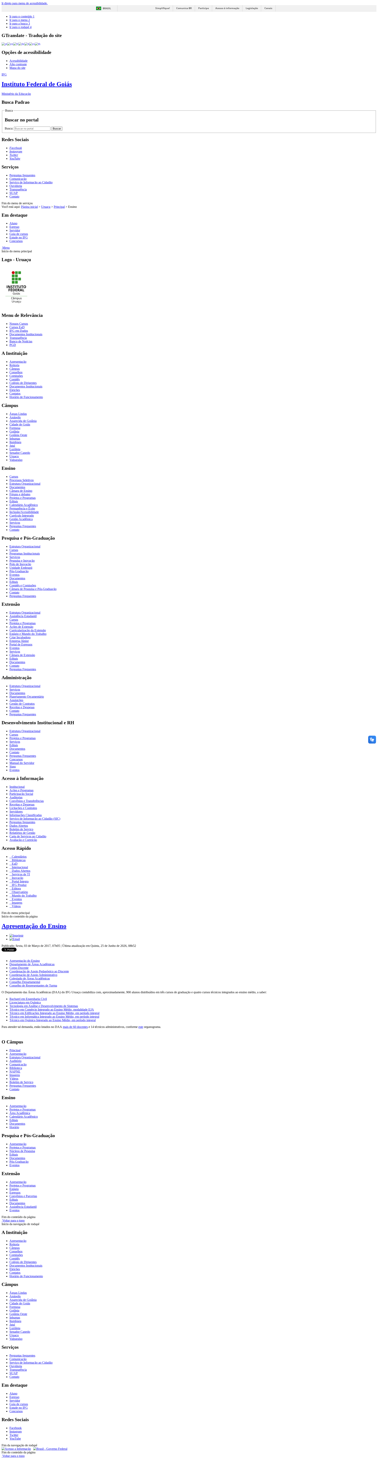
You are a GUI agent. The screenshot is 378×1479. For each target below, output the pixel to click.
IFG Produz (19, 885)
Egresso (14, 226)
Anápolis (15, 417)
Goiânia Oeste (18, 435)
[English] (10, 43)
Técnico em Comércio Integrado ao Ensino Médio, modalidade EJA (51, 1009)
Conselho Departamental (24, 982)
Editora (16, 888)
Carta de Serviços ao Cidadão (27, 836)
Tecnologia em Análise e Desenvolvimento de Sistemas (43, 1006)
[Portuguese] (4, 43)
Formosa (14, 428)
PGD (12, 345)
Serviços (14, 522)
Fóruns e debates (19, 494)
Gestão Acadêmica (21, 519)
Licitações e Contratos (23, 808)
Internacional (19, 867)
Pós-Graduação (19, 571)
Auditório (15, 1061)
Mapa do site (17, 67)
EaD (14, 863)
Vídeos (16, 906)
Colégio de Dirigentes (23, 383)
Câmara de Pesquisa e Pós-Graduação (33, 589)
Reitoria (14, 365)
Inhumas (14, 438)
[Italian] (26, 43)
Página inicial (29, 206)
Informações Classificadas (25, 815)
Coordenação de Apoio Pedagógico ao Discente (39, 971)
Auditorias (15, 797)
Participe (203, 8)
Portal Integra (20, 881)
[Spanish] (32, 43)
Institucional (17, 786)
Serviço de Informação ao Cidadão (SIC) (34, 818)
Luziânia (14, 449)
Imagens (16, 902)
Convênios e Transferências (26, 801)
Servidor (14, 230)
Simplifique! (162, 8)
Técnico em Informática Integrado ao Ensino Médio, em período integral (54, 1016)
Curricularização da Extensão (27, 630)
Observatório (19, 892)
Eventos (14, 574)
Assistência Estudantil (23, 616)
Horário (14, 1127)
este (140, 1027)
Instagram (15, 1431)
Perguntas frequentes (22, 175)
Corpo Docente (19, 967)
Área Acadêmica (19, 1113)
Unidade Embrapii (20, 567)
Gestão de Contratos (22, 703)
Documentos (17, 487)
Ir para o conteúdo (21, 16)
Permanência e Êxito (22, 508)
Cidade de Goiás (19, 424)
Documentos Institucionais (25, 334)
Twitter (13, 1435)
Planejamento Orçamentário (26, 696)
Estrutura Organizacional (24, 483)
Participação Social (21, 793)
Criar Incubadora (20, 637)
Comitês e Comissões (22, 585)
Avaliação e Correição (23, 840)
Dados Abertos (18, 825)
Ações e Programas (21, 790)
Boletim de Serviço (21, 829)
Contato (14, 196)
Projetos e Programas (22, 497)
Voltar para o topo (13, 1220)
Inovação (17, 878)
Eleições (14, 390)
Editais (13, 501)
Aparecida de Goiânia (23, 421)
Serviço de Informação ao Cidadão (31, 182)
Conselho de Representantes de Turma (33, 985)
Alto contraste (18, 64)
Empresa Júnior (19, 641)
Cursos (13, 476)
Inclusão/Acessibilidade (24, 512)
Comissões (16, 375)
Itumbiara (15, 442)
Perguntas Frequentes (22, 526)
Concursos (16, 241)
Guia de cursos (18, 234)
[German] (21, 43)
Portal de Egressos (20, 644)
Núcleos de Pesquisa (22, 1151)
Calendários (19, 856)
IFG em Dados (18, 330)
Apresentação (17, 361)
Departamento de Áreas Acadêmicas (32, 964)
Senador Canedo (19, 452)
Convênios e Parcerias (23, 1196)
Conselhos (15, 372)
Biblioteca (15, 1068)
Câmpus (14, 368)
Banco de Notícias (20, 341)
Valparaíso (15, 460)
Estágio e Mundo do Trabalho (27, 633)
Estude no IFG (18, 237)
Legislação (252, 8)
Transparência (18, 189)
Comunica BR (184, 8)
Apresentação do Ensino (34, 926)
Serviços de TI (20, 874)
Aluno (13, 223)
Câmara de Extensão (22, 655)
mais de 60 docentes (75, 1027)
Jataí (12, 445)
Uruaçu (45, 206)
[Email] (14, 939)
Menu (6, 247)
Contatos (14, 393)
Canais (268, 8)
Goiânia (14, 431)
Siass (12, 766)
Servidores (16, 811)
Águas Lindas (18, 413)
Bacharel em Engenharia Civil (28, 999)
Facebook (15, 1428)
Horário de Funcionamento (26, 397)
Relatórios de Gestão (22, 832)
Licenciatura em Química (25, 1002)
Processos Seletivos (21, 480)
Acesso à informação (227, 8)
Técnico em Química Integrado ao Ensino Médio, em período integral (52, 1020)
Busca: (9, 128)
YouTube (15, 1438)
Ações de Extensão (21, 626)
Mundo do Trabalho (24, 895)
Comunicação (18, 178)
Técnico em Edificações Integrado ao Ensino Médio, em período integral (54, 1013)
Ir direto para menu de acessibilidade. (25, 3)
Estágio (14, 1189)
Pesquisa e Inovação (22, 560)
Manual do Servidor (21, 763)
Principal (59, 206)
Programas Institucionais (24, 553)
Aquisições (16, 700)
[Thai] (37, 43)
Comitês (14, 379)
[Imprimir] (16, 935)
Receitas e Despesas (21, 707)
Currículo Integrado (21, 515)
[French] (15, 43)
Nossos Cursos (18, 323)
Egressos (14, 1192)
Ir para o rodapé (20, 27)
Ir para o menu (19, 20)
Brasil (107, 8)
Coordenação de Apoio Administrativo (33, 975)
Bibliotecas (18, 860)
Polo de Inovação (20, 564)
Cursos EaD (17, 327)
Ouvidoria (15, 186)
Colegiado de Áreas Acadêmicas (29, 978)
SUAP (13, 193)
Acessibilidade (18, 60)
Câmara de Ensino (20, 490)
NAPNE (14, 1071)
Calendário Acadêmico (23, 505)
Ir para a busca (19, 23)
